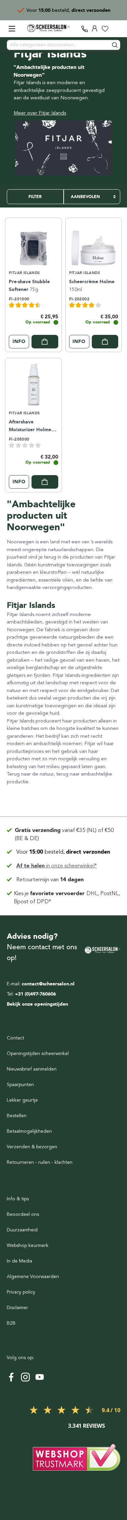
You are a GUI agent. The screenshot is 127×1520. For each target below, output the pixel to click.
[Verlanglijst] (105, 29)
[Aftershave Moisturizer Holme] (33, 384)
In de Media (19, 1261)
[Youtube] (39, 1377)
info (19, 341)
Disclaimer (17, 1307)
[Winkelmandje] (115, 29)
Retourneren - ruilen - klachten (39, 1162)
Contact (15, 1038)
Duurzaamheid (22, 1230)
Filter (35, 196)
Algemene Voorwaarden (33, 1276)
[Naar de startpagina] (48, 28)
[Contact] (85, 29)
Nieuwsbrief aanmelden (32, 1069)
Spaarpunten (20, 1084)
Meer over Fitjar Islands (40, 113)
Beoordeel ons (23, 1214)
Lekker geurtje (22, 1100)
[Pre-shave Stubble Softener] (33, 243)
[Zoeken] (115, 45)
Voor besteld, (63, 852)
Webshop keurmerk (27, 1245)
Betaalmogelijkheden (29, 1131)
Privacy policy (21, 1292)
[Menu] (12, 29)
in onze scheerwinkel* (56, 865)
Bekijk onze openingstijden (37, 1004)
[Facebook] (11, 1377)
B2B (11, 1323)
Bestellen (16, 1116)
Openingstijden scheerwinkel (38, 1053)
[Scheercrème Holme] (94, 243)
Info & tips (18, 1199)
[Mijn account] (95, 29)
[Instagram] (25, 1377)
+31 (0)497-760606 (35, 994)
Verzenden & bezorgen (32, 1147)
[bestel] (44, 341)
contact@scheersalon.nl (48, 984)
